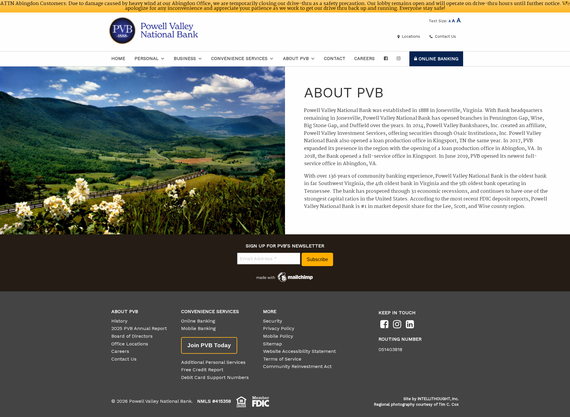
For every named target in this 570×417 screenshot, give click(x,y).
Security (272, 321)
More (269, 311)
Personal (146, 58)
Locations (410, 36)
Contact (334, 58)
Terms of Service (282, 359)
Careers (364, 58)
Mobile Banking (198, 328)
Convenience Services (239, 58)
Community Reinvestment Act (297, 366)
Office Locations (129, 344)
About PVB (296, 58)
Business (185, 58)
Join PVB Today (209, 345)
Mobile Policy (278, 336)
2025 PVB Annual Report (139, 328)
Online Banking (437, 58)
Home (118, 58)
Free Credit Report (202, 369)
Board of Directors (132, 336)
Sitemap (272, 344)
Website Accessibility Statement (299, 351)
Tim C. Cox (448, 404)
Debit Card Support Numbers (215, 377)
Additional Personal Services (213, 362)
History (119, 321)
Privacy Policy (278, 328)
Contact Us (445, 36)
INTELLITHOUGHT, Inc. (438, 399)
